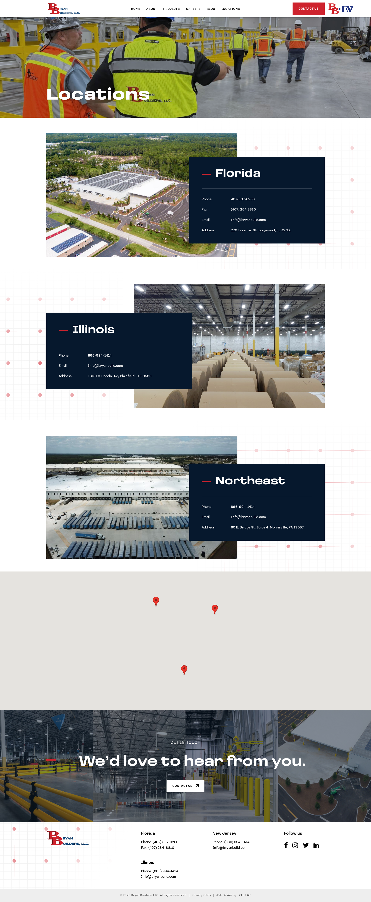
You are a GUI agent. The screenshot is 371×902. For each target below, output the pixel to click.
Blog (211, 9)
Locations (230, 9)
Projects (171, 9)
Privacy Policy (201, 895)
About (151, 9)
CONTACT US (182, 786)
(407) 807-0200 (165, 842)
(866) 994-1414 (165, 871)
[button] (184, 670)
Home (135, 9)
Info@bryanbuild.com (158, 877)
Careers (193, 9)
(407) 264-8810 (161, 848)
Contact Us (309, 8)
